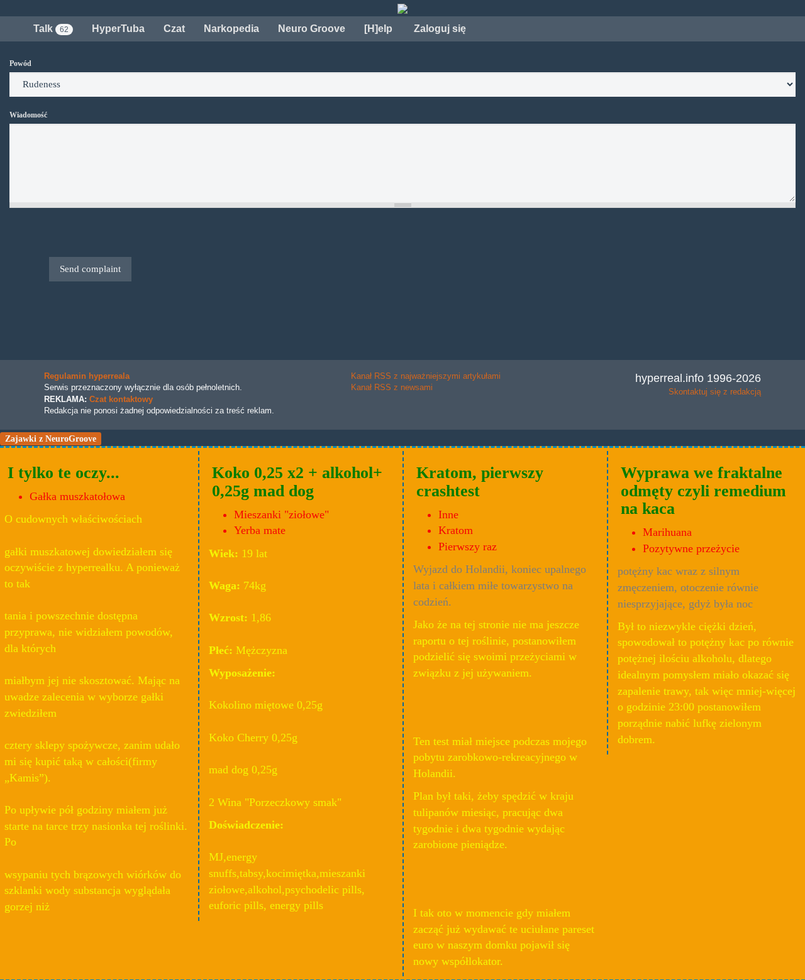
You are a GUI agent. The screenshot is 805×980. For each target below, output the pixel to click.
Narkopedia (231, 28)
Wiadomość (28, 115)
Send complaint (90, 269)
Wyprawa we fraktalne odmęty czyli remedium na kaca (703, 491)
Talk (51, 28)
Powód (20, 63)
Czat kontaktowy (121, 399)
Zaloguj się (438, 28)
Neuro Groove (311, 28)
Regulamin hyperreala (87, 376)
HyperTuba (118, 28)
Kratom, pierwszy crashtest (479, 482)
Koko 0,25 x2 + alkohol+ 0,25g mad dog (297, 482)
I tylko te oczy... (63, 473)
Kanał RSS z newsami (392, 387)
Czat (174, 28)
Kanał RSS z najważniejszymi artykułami (426, 376)
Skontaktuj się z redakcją (715, 391)
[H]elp (378, 28)
